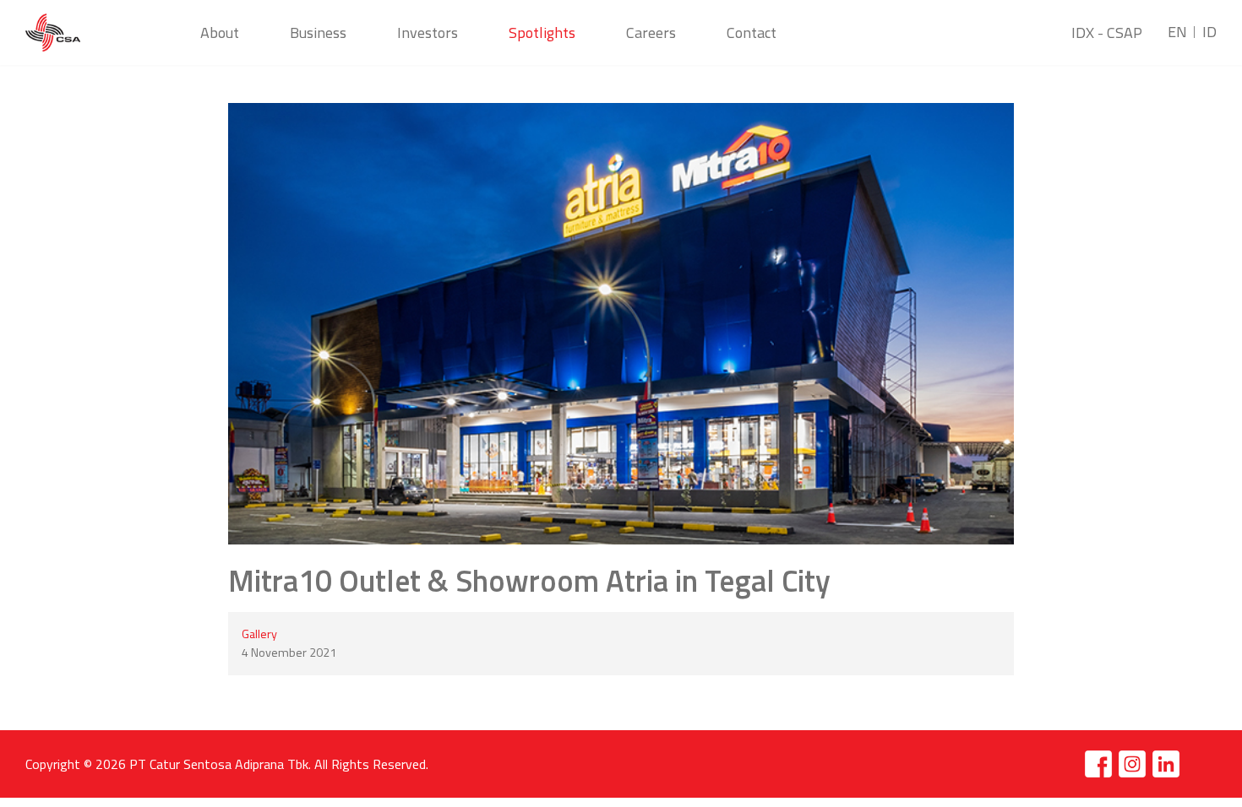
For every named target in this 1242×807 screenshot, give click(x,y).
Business (318, 32)
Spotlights (542, 32)
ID (1209, 31)
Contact (751, 32)
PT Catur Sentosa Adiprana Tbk (218, 764)
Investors (427, 32)
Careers (651, 32)
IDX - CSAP (1106, 32)
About (219, 32)
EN (1177, 31)
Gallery (259, 634)
